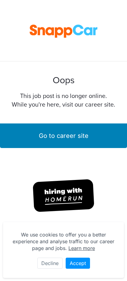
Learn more (81, 248)
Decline (50, 263)
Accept (78, 263)
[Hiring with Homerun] (63, 196)
